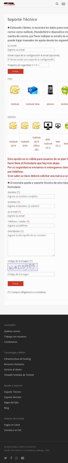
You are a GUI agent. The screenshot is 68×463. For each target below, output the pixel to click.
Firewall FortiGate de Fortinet (19, 374)
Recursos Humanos (14, 364)
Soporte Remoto (12, 397)
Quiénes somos (12, 331)
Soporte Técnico (12, 391)
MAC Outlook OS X (48, 143)
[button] (63, 3)
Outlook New (33, 104)
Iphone (50, 104)
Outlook (15, 104)
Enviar (15, 71)
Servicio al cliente (13, 369)
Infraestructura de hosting (17, 358)
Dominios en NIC (13, 430)
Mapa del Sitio (11, 402)
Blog (6, 407)
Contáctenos (10, 341)
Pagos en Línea (12, 424)
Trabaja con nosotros (15, 336)
